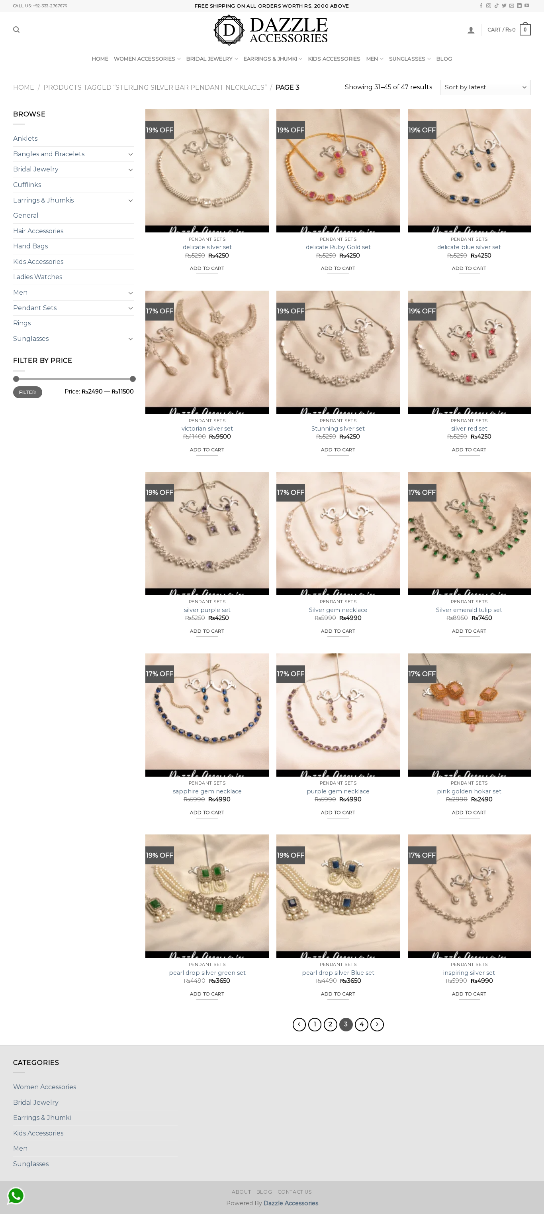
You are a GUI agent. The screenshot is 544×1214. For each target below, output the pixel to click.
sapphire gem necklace (207, 791)
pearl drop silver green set (207, 972)
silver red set (469, 428)
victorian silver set (207, 428)
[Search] (16, 29)
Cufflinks (27, 185)
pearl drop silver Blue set (338, 972)
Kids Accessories (334, 59)
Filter (27, 392)
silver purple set (207, 610)
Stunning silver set (338, 428)
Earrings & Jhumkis (43, 200)
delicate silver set (207, 247)
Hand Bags (30, 246)
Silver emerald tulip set (469, 610)
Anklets (25, 138)
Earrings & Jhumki (270, 59)
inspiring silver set (469, 972)
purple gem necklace (338, 791)
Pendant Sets (35, 308)
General (26, 215)
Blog (444, 59)
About (241, 1192)
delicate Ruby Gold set (338, 247)
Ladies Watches (37, 277)
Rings (22, 323)
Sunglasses (407, 59)
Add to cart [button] (207, 268)
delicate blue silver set (469, 247)
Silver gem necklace (338, 610)
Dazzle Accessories (291, 1203)
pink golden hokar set (469, 791)
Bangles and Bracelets (48, 154)
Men (372, 59)
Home (100, 59)
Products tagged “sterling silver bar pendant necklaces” (155, 87)
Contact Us (295, 1192)
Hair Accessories (38, 231)
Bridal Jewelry (209, 59)
